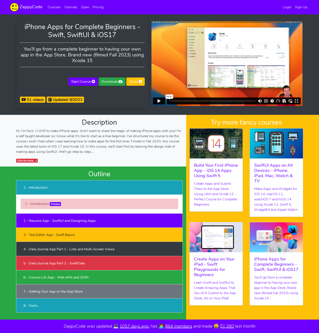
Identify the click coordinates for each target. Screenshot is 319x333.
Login (287, 7)
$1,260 (227, 326)
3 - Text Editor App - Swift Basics (49, 234)
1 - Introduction (35, 187)
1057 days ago (134, 326)
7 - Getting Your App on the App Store (52, 291)
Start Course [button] (81, 81)
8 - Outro (30, 305)
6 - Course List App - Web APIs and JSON (56, 277)
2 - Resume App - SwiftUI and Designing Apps (59, 220)
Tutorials (70, 7)
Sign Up (301, 7)
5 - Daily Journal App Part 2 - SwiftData (54, 263)
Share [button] (134, 81)
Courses (54, 7)
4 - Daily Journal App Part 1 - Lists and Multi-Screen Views (69, 249)
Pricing (98, 7)
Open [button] (85, 7)
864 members (178, 326)
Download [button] (110, 81)
